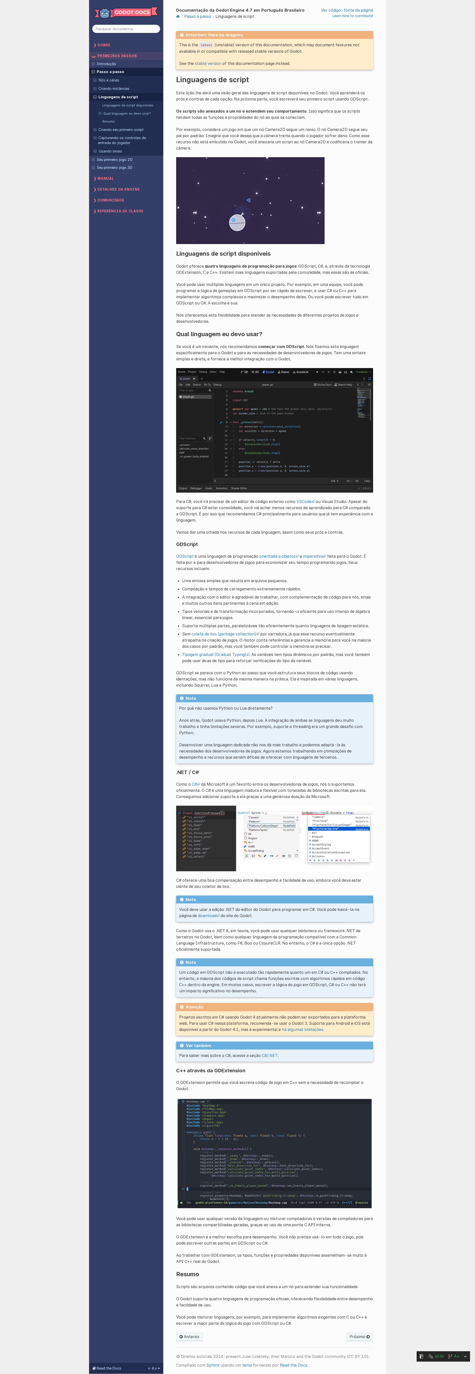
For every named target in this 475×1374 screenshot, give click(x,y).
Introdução (106, 64)
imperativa (313, 556)
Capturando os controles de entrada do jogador (122, 140)
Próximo (358, 1336)
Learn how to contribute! (352, 16)
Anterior (191, 1336)
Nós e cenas (108, 80)
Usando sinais (110, 151)
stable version (208, 63)
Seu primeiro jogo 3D (114, 167)
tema (247, 1365)
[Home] (178, 16)
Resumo (108, 121)
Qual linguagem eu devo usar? (127, 113)
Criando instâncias (113, 88)
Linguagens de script (118, 97)
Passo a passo (110, 72)
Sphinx (212, 1365)
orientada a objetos (277, 556)
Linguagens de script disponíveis (127, 105)
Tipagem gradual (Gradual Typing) (214, 654)
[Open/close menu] (93, 63)
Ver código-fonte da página (347, 10)
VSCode (303, 501)
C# (194, 784)
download (207, 915)
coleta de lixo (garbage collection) (223, 633)
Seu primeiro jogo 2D (115, 159)
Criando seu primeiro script (121, 129)
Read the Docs (293, 1365)
